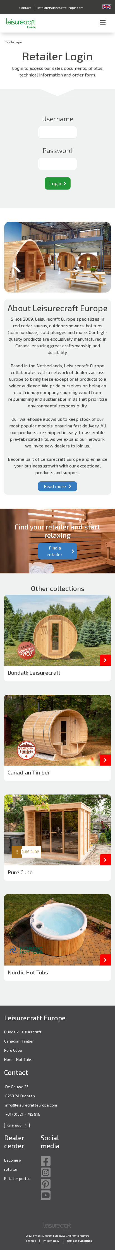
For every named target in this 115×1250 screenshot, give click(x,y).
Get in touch (14, 1125)
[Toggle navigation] (103, 23)
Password (58, 150)
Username (57, 119)
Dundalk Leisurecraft (23, 1031)
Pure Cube (13, 1050)
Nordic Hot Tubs (18, 1059)
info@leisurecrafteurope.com (31, 1105)
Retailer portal (17, 1178)
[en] (106, 6)
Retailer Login (13, 42)
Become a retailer (12, 1165)
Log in (56, 183)
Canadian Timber (19, 1041)
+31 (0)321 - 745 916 (22, 1114)
